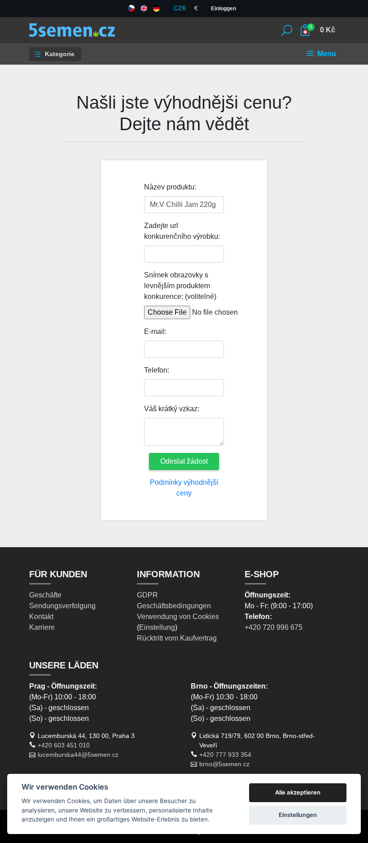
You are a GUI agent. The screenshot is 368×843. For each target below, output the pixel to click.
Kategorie (58, 53)
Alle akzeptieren (297, 792)
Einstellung (157, 627)
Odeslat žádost (184, 461)
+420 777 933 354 (225, 754)
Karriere (42, 627)
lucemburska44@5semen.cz (78, 754)
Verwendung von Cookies (178, 616)
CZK (180, 8)
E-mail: (155, 331)
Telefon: (156, 370)
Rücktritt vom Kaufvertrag (177, 638)
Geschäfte (45, 595)
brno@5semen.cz (224, 764)
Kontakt (41, 616)
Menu (325, 53)
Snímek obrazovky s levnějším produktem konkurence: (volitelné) (180, 285)
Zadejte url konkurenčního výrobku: (182, 231)
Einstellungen (298, 814)
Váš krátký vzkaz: (171, 409)
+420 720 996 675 (273, 627)
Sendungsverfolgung (62, 606)
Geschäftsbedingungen (174, 606)
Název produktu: (170, 187)
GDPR (147, 595)
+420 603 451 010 (64, 745)
